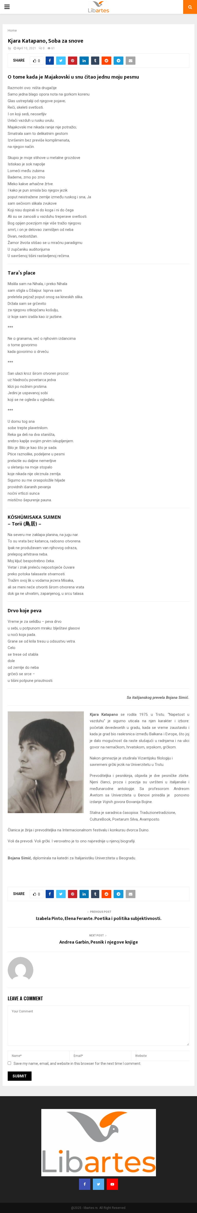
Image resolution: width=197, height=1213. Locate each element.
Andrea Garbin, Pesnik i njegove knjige (98, 942)
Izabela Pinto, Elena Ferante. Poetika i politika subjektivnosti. (98, 919)
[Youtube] (112, 1184)
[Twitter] (98, 1184)
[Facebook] (84, 1184)
